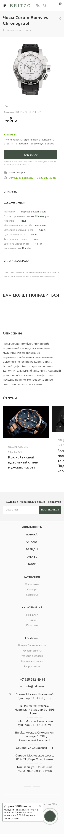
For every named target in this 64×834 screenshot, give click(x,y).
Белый (34, 234)
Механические (37, 225)
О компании (32, 584)
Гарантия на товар (32, 660)
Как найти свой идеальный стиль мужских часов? (23, 462)
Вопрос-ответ (32, 666)
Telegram (27, 783)
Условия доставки (32, 655)
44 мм (38, 243)
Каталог (32, 541)
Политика (32, 625)
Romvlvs (26, 248)
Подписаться (50, 509)
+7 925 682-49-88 (33, 679)
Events (32, 556)
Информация (32, 607)
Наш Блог (32, 614)
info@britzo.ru (35, 686)
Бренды (32, 549)
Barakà (32, 534)
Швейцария (42, 216)
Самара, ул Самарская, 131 (34, 747)
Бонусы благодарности (32, 645)
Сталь (42, 229)
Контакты (32, 594)
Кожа (36, 238)
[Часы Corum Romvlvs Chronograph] (32, 69)
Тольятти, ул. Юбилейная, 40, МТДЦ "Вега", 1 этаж (35, 768)
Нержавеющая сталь (33, 211)
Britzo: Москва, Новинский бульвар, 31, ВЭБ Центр (35, 723)
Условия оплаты (32, 650)
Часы (23, 220)
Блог (32, 564)
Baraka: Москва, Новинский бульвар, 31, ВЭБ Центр (35, 696)
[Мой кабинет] (51, 5)
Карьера (32, 589)
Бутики (32, 619)
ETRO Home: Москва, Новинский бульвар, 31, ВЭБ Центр (35, 709)
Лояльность (32, 526)
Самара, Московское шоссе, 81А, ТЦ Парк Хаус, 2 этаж (34, 757)
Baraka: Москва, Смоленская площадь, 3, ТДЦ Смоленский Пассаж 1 (34, 736)
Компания (32, 576)
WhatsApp (36, 783)
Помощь (32, 637)
